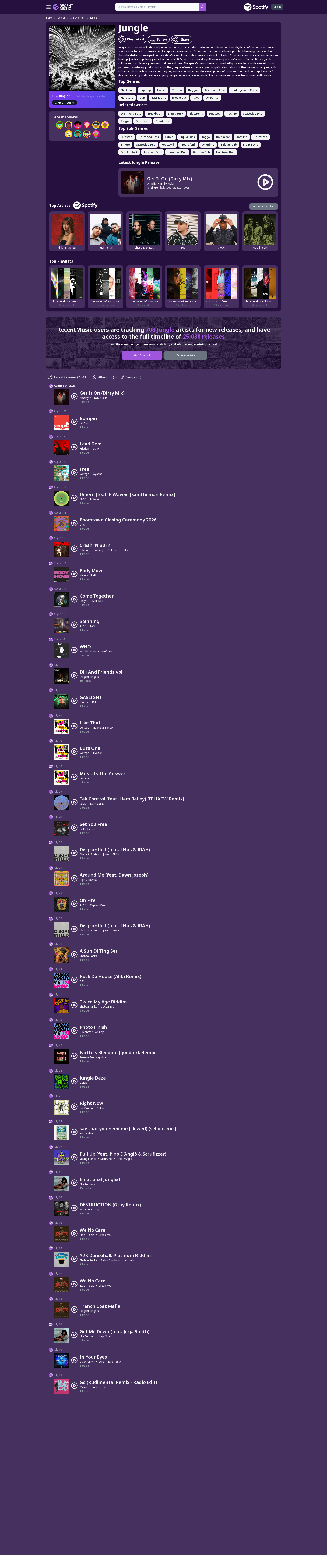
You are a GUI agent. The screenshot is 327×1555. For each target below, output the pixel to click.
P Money (85, 550)
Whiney (99, 550)
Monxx (84, 702)
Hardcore (127, 97)
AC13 (83, 626)
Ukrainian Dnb (177, 152)
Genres (61, 17)
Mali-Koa (97, 601)
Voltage (84, 474)
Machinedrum (88, 651)
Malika (84, 1387)
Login (277, 7)
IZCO (83, 499)
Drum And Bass (215, 90)
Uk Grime (208, 144)
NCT (93, 626)
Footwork (168, 144)
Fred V (124, 550)
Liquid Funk (175, 113)
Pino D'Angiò (124, 1159)
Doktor (111, 550)
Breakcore (162, 121)
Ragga (125, 121)
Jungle (93, 17)
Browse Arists (186, 355)
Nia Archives (87, 1184)
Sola (91, 1235)
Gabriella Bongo (103, 727)
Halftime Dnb (225, 152)
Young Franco (88, 1159)
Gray (82, 524)
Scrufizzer (106, 651)
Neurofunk (188, 144)
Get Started (142, 355)
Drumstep (142, 121)
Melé (83, 575)
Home (49, 17)
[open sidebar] (48, 7)
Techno (177, 90)
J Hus (106, 854)
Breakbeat (179, 97)
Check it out (64, 102)
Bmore (125, 144)
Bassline (241, 137)
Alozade (129, 1260)
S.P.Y (82, 981)
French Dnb (250, 144)
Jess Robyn (114, 1361)
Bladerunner (87, 1361)
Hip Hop (145, 90)
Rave (196, 97)
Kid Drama (86, 1108)
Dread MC (104, 1235)
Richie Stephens (110, 1260)
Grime (169, 137)
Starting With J (77, 17)
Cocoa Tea (107, 1006)
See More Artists (263, 206)
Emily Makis (167, 183)
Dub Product (129, 152)
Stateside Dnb (252, 113)
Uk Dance (212, 97)
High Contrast (88, 880)
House (161, 90)
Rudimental (99, 1387)
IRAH (96, 448)
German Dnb (201, 152)
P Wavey (95, 499)
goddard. (103, 1057)
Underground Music (244, 90)
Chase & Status (89, 854)
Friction (84, 448)
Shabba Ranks (88, 956)
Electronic (127, 90)
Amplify (151, 183)
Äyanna (97, 474)
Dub (142, 97)
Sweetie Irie (87, 1057)
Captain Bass (98, 905)
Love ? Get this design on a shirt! (79, 96)
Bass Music (158, 97)
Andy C (84, 601)
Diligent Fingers (89, 677)
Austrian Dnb (152, 152)
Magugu (85, 1209)
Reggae (193, 90)
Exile (82, 1235)
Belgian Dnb (229, 144)
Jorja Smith (105, 1336)
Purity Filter (87, 1133)
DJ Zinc (84, 423)
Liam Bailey (97, 803)
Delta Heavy (87, 829)
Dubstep (214, 113)
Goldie (83, 1082)
